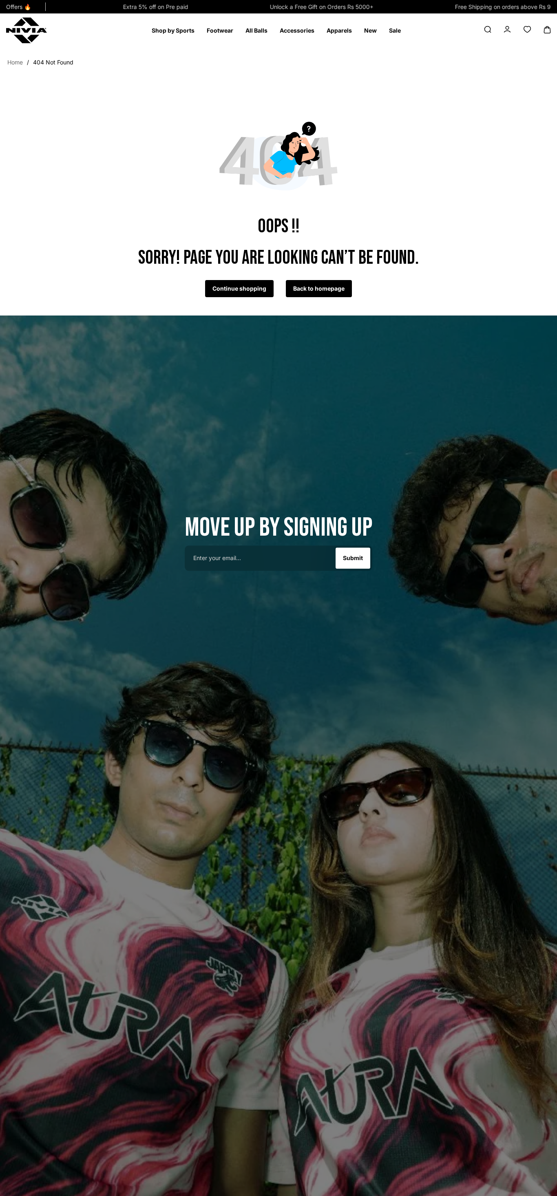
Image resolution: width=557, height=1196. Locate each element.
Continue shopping (239, 288)
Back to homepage (319, 288)
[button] (173, 30)
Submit (353, 557)
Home (15, 62)
